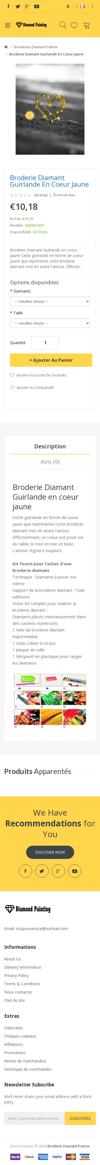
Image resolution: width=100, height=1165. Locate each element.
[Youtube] (36, 6)
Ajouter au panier (53, 360)
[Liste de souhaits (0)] (75, 25)
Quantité (18, 342)
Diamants (22, 291)
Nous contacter (18, 992)
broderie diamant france (68, 1145)
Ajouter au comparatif (35, 387)
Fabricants (13, 1027)
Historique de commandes (28, 1069)
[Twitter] (18, 6)
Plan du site (14, 1000)
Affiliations (13, 1044)
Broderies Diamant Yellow (36, 46)
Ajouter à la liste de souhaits (41, 375)
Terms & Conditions (22, 983)
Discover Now (50, 852)
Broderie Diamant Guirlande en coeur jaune (46, 54)
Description (50, 446)
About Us (12, 959)
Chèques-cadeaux (20, 1036)
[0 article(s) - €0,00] (87, 25)
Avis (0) (50, 461)
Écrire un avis (64, 195)
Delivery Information (22, 967)
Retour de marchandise (25, 1061)
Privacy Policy (16, 975)
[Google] (27, 6)
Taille (18, 312)
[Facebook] (8, 6)
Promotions (15, 1052)
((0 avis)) (40, 195)
